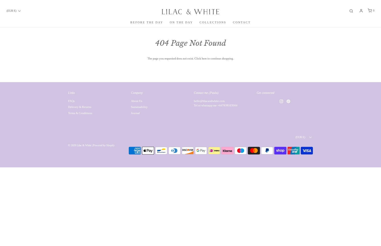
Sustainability (139, 107)
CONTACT (242, 22)
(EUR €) (12, 10)
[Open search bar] (351, 10)
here (204, 58)
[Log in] (361, 11)
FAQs (71, 101)
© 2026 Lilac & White (79, 145)
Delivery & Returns (79, 107)
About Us (136, 101)
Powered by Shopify (104, 145)
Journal (135, 113)
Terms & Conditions (80, 113)
